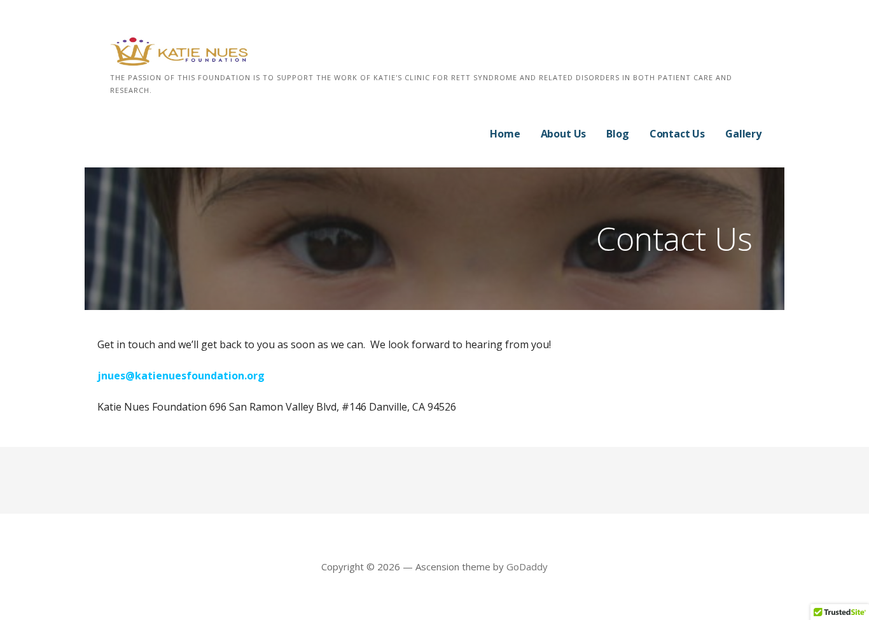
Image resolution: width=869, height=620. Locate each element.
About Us (564, 134)
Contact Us (677, 134)
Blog (617, 134)
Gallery (743, 134)
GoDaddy (527, 566)
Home (505, 134)
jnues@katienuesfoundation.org (181, 376)
